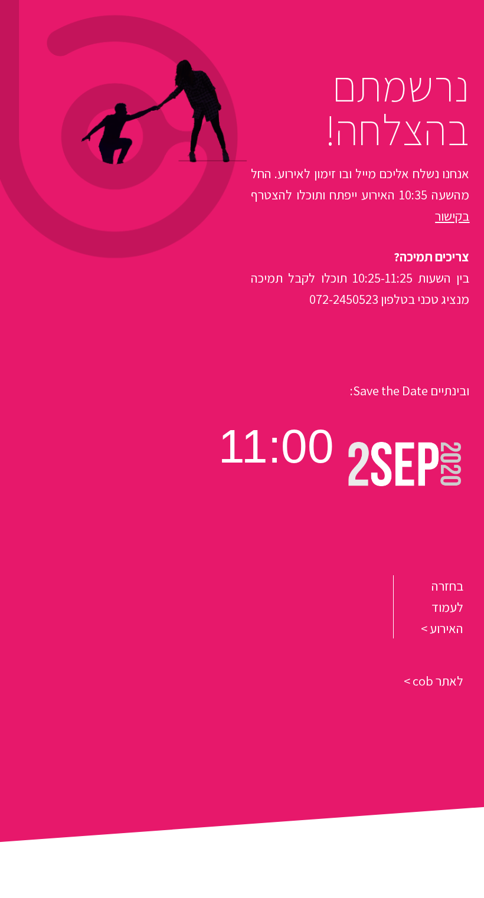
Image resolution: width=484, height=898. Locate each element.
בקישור (452, 215)
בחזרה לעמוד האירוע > (442, 607)
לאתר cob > (433, 680)
